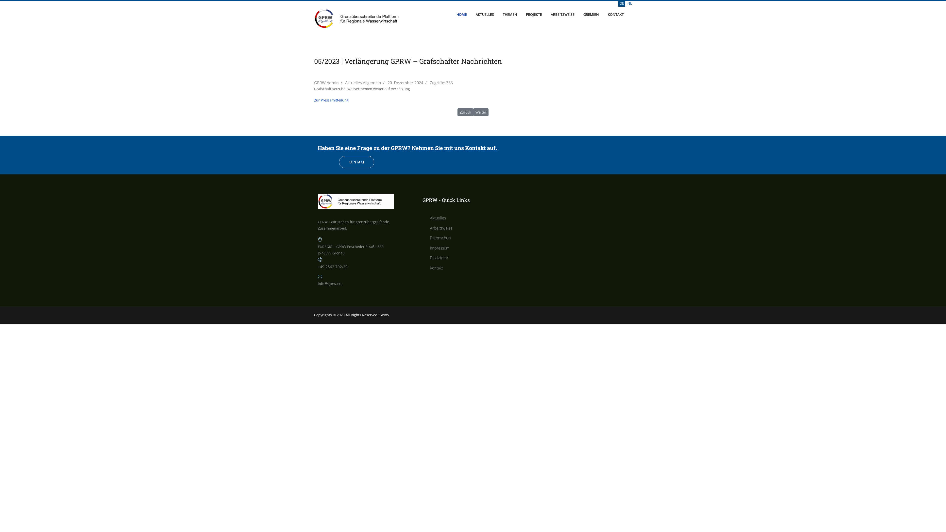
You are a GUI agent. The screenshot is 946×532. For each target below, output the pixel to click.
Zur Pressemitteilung (331, 100)
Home (461, 14)
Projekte (534, 14)
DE (622, 3)
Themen (510, 14)
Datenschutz (440, 238)
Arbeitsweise (562, 14)
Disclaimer (439, 258)
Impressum (440, 248)
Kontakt (616, 14)
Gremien (591, 14)
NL (629, 3)
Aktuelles (485, 14)
